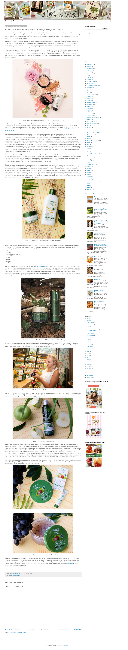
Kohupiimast (90, 104)
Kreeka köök (90, 113)
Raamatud (21, 21)
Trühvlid (89, 185)
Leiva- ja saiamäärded (92, 123)
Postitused (7, 21)
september (91, 335)
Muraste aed (90, 375)
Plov (95, 197)
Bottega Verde (41, 266)
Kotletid (89, 112)
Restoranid (89, 161)
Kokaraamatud (90, 108)
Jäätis (88, 93)
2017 (88, 351)
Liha (88, 125)
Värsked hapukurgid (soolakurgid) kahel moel (100, 208)
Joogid (88, 89)
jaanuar (90, 348)
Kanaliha (89, 96)
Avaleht (43, 629)
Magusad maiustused (92, 133)
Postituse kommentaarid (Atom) (18, 632)
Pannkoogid (90, 146)
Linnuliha (89, 127)
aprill (89, 341)
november (91, 325)
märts (89, 344)
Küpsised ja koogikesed (93, 117)
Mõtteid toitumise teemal (93, 140)
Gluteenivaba (90, 74)
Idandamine (90, 83)
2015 (88, 355)
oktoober (90, 333)
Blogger (66, 645)
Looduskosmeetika (15, 575)
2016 (88, 353)
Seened (89, 168)
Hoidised (89, 79)
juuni (89, 337)
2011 (88, 364)
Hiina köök (89, 77)
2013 (88, 359)
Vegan (88, 187)
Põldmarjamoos (98, 233)
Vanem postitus (77, 629)
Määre (88, 142)
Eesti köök (89, 72)
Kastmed (89, 98)
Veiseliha (89, 189)
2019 (88, 318)
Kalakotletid (97, 279)
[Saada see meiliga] (24, 573)
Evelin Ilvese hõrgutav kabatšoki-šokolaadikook (100, 245)
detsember (91, 322)
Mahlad (89, 136)
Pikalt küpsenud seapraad (101, 268)
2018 (88, 320)
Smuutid (89, 170)
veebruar (90, 346)
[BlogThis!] (26, 573)
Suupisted (89, 176)
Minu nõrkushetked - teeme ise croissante (99, 302)
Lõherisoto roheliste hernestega (99, 291)
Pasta (88, 148)
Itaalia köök (89, 87)
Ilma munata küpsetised (93, 85)
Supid (88, 172)
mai (89, 339)
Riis (88, 162)
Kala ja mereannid (91, 94)
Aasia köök (89, 64)
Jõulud (88, 91)
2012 (88, 362)
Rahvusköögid (90, 157)
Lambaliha (89, 119)
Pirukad (89, 150)
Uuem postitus (9, 629)
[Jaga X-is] (27, 573)
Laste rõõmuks (90, 121)
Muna (88, 138)
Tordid (88, 183)
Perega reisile (90, 377)
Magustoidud (90, 135)
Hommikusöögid (91, 81)
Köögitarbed (90, 115)
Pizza (88, 152)
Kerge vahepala (91, 102)
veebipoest (70, 563)
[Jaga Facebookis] (29, 573)
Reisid (88, 159)
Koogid (88, 110)
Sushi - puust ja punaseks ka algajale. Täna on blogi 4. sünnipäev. (101, 222)
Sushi (88, 174)
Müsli (88, 144)
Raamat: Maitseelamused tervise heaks (97, 154)
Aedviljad (89, 66)
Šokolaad (89, 180)
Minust (14, 21)
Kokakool (89, 106)
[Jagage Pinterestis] (31, 573)
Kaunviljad (89, 100)
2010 (88, 366)
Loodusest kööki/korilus (93, 129)
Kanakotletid (97, 256)
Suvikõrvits (89, 178)
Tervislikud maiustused (92, 181)
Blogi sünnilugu (91, 70)
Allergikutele (90, 68)
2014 (88, 357)
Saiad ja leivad (90, 164)
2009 (88, 368)
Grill (88, 75)
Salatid (88, 166)
